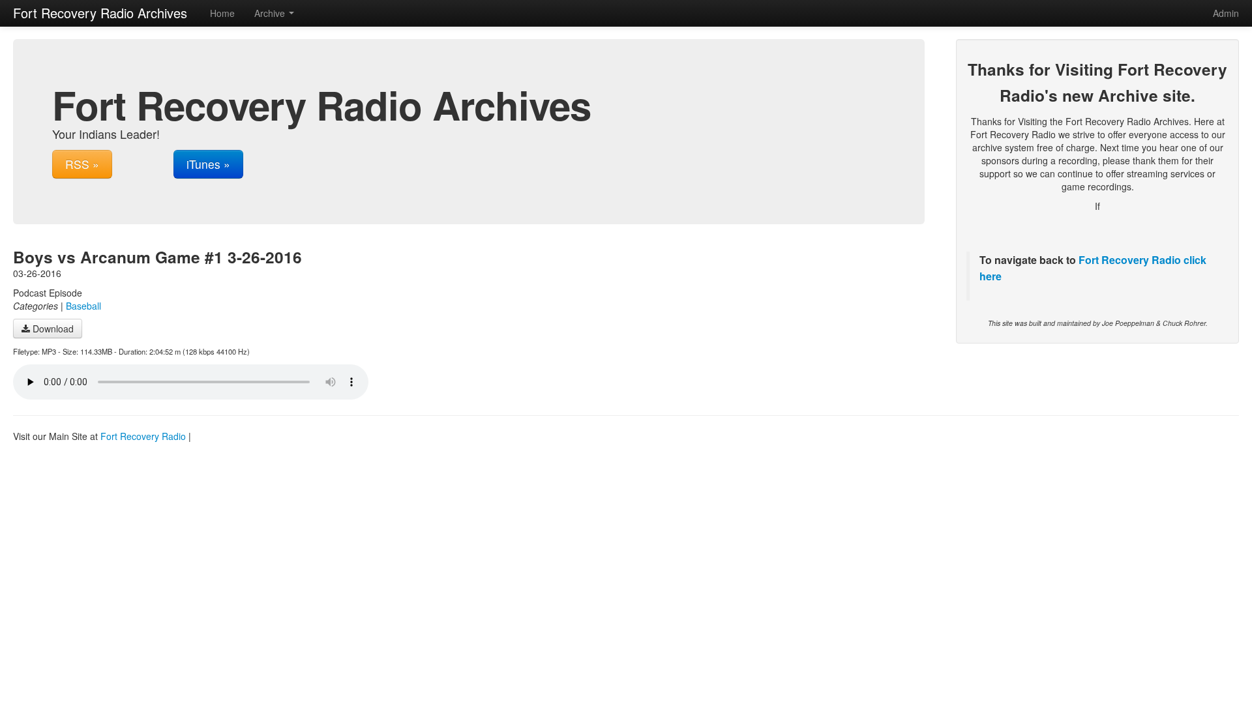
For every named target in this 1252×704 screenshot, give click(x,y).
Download (52, 328)
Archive (271, 13)
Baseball (83, 305)
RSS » (82, 164)
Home (222, 13)
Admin (1226, 13)
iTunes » (208, 164)
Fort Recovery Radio (1130, 259)
